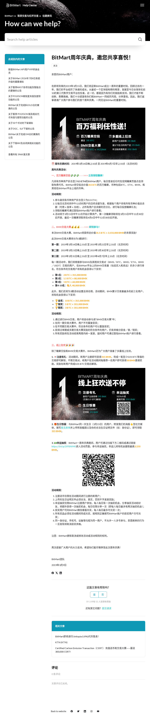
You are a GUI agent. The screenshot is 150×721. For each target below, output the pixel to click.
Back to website (58, 711)
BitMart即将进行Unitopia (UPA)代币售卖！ (77, 636)
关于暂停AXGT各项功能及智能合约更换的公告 (24, 89)
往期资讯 (47, 15)
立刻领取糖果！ (96, 175)
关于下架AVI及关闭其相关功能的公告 (24, 145)
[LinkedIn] (60, 573)
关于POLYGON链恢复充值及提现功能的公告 (24, 98)
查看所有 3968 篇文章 (19, 154)
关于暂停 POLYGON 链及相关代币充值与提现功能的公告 (23, 116)
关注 (55, 65)
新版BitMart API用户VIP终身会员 (23, 71)
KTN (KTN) (61, 642)
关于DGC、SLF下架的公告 (21, 128)
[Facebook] (53, 573)
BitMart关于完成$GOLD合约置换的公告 (23, 107)
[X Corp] (57, 573)
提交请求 (106, 608)
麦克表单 (65, 427)
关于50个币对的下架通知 (20, 123)
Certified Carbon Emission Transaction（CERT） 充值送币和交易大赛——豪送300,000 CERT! (95, 650)
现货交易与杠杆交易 (28, 15)
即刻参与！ (95, 226)
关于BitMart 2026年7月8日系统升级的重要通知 (24, 80)
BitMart (9, 15)
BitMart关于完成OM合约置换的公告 (24, 136)
